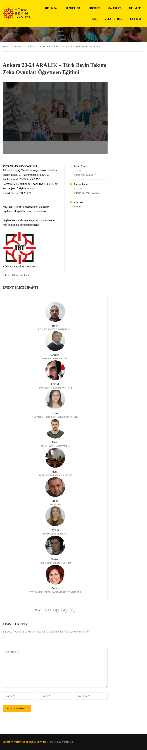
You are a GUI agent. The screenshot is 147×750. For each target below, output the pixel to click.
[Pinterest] (72, 610)
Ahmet (55, 354)
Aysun (55, 530)
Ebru (55, 413)
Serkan (55, 559)
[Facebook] (48, 610)
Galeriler (114, 8)
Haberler (94, 8)
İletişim (135, 19)
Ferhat (55, 384)
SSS (94, 19)
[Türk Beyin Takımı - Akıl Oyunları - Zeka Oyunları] (16, 15)
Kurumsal (51, 8)
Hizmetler (73, 8)
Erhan (55, 500)
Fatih (55, 442)
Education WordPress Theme (18, 742)
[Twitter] (64, 610)
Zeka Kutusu (113, 19)
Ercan (55, 325)
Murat (55, 471)
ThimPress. (42, 742)
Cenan (55, 588)
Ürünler (135, 8)
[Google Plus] (56, 610)
